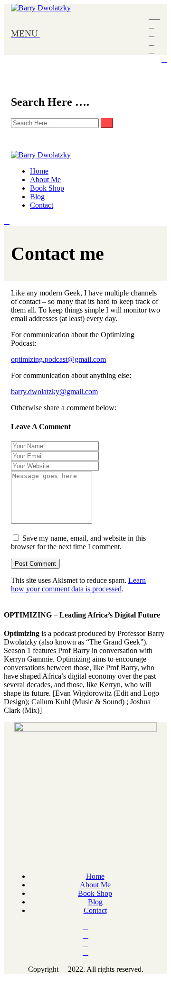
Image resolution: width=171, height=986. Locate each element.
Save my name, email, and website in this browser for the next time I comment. (78, 542)
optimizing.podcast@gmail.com (58, 359)
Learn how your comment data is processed (78, 584)
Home (39, 171)
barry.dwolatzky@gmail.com (54, 391)
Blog (37, 197)
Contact (41, 205)
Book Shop (47, 188)
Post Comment (35, 563)
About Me (45, 179)
